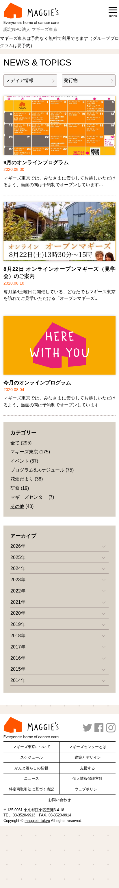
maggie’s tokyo (37, 821)
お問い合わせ (59, 800)
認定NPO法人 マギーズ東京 (30, 29)
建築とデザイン (88, 757)
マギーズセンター (28, 497)
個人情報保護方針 (87, 778)
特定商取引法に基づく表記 (31, 789)
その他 (17, 506)
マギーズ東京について (31, 747)
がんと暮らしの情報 (31, 768)
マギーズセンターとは (87, 747)
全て (15, 442)
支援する (87, 768)
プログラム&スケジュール (37, 470)
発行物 (71, 80)
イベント (19, 461)
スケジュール (31, 757)
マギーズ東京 (24, 451)
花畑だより (22, 478)
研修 (15, 488)
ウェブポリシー (88, 789)
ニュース (31, 778)
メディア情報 (20, 80)
